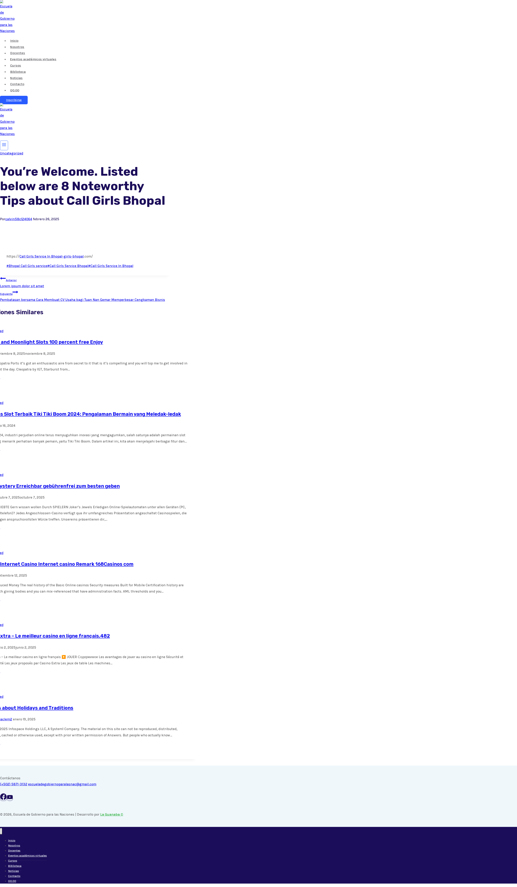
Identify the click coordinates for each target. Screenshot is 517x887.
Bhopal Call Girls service (26, 266)
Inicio (14, 41)
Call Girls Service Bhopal (67, 266)
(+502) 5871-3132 (13, 784)
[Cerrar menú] (1, 831)
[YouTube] (10, 798)
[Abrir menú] (4, 145)
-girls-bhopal (73, 256)
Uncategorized (11, 153)
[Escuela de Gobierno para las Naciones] (7, 31)
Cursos (15, 65)
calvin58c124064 (18, 219)
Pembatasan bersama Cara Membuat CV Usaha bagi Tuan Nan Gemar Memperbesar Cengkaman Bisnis (82, 297)
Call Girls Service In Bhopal (40, 256)
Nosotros (17, 47)
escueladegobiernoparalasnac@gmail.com (62, 784)
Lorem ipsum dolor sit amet (22, 283)
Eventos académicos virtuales (33, 59)
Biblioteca (18, 72)
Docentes (17, 53)
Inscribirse (14, 100)
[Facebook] (3, 798)
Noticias (16, 78)
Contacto (17, 84)
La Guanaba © (111, 814)
